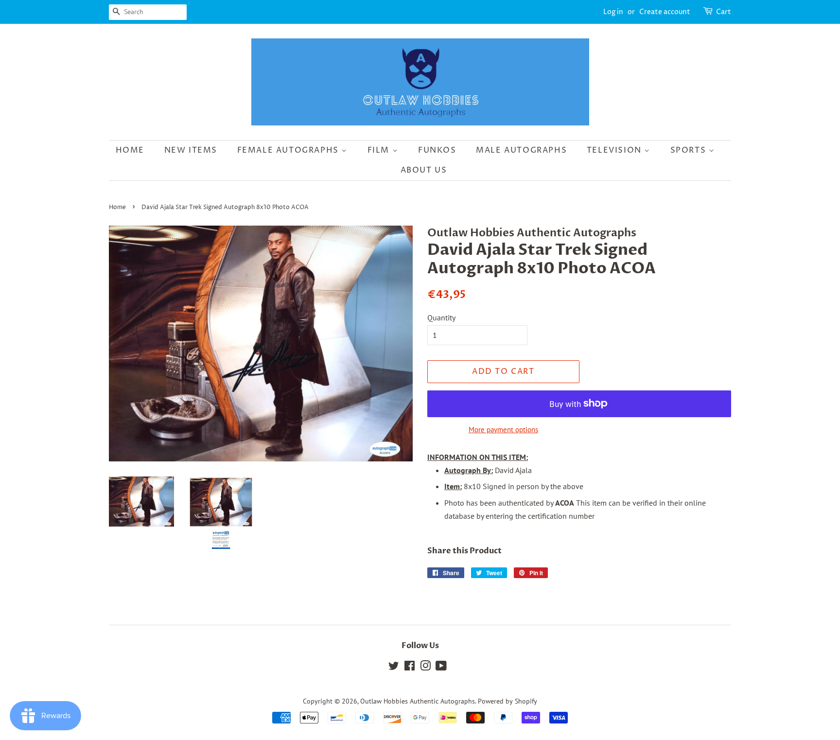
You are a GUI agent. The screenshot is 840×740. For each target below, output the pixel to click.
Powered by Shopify (507, 701)
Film (380, 150)
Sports (689, 150)
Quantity (441, 317)
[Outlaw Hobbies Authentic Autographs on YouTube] (441, 667)
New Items (190, 150)
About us (424, 170)
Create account (664, 12)
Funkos (437, 150)
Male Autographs (521, 150)
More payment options (503, 429)
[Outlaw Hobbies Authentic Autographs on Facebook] (409, 667)
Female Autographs (289, 150)
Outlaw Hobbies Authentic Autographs (417, 701)
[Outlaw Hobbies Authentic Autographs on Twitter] (393, 667)
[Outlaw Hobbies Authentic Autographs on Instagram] (425, 667)
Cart (723, 12)
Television (616, 150)
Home (130, 150)
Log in (613, 12)
